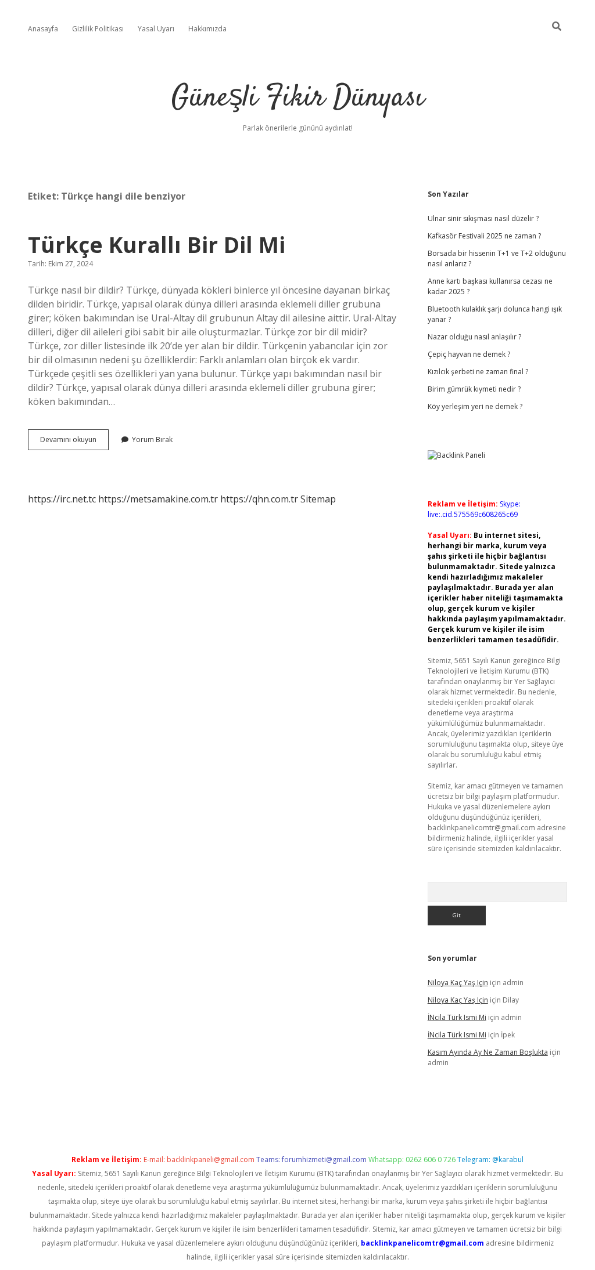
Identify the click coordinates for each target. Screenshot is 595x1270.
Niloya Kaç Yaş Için (458, 982)
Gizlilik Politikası (98, 29)
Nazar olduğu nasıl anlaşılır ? (474, 337)
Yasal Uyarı (156, 29)
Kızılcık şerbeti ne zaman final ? (478, 372)
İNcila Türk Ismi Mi (457, 1017)
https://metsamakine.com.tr (158, 499)
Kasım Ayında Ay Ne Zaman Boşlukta (488, 1052)
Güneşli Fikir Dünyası (297, 98)
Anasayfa (43, 29)
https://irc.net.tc (62, 499)
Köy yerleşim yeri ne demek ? (475, 406)
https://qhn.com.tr (259, 499)
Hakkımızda (207, 29)
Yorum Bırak (152, 439)
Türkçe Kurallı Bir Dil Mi (156, 244)
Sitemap (318, 499)
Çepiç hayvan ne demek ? (469, 354)
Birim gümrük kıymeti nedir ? (474, 389)
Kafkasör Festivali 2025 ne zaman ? (484, 236)
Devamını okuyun (74, 442)
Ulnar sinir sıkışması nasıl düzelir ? (483, 218)
